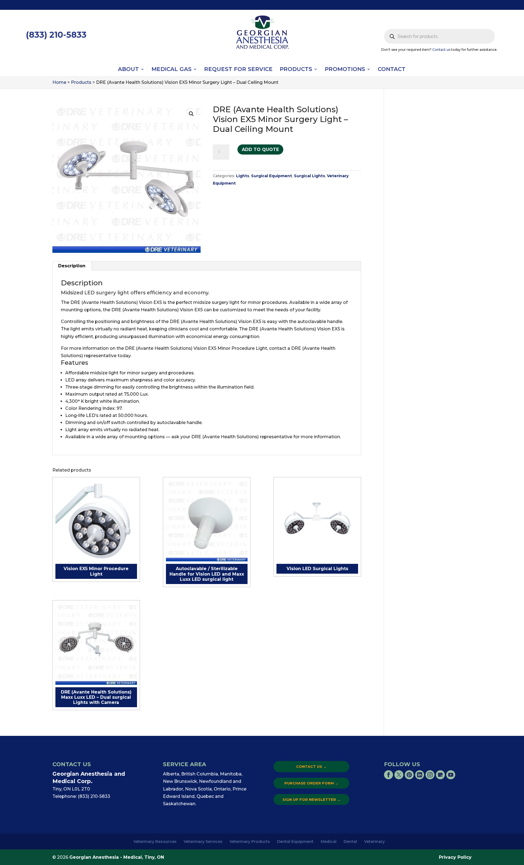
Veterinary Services (203, 841)
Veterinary (374, 841)
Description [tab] (71, 265)
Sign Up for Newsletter (311, 799)
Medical (329, 841)
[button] (191, 114)
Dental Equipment (295, 841)
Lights (242, 175)
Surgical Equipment (271, 175)
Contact (392, 69)
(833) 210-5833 (56, 35)
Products (296, 69)
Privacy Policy (455, 857)
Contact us (441, 50)
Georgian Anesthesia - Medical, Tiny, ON (116, 857)
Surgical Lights (309, 175)
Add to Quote (260, 149)
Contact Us (311, 766)
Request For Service (238, 69)
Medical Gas (171, 69)
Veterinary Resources (155, 841)
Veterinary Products (250, 841)
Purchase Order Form (311, 783)
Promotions (345, 69)
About (128, 69)
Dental (350, 841)
